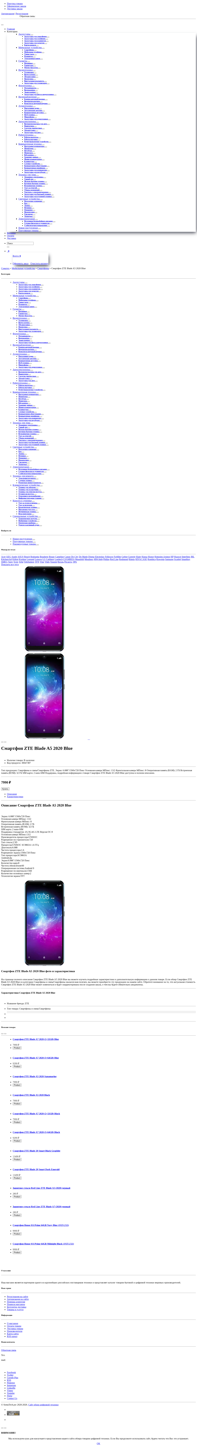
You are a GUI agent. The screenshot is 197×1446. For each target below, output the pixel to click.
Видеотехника (25, 70)
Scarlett (177, 559)
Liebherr (50, 559)
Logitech (59, 559)
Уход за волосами (25, 505)
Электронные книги (32, 59)
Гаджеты (23, 61)
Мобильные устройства (30, 47)
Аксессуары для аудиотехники (36, 119)
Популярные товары (28, 230)
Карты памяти (30, 45)
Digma (91, 556)
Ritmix (132, 559)
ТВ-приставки (30, 77)
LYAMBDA (69, 559)
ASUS (20, 556)
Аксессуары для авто (32, 132)
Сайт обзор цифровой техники (43, 1404)
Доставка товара (15, 1328)
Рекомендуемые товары (24, 544)
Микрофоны (29, 117)
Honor (151, 556)
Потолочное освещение (33, 201)
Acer (3, 556)
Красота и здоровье (22, 500)
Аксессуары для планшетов (35, 41)
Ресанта (68, 562)
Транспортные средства (27, 519)
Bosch (27, 556)
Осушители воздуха (26, 494)
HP (172, 556)
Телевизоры (29, 72)
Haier (138, 556)
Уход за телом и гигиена (28, 503)
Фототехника (25, 85)
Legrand (30, 559)
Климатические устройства (26, 485)
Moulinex (89, 559)
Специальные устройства (25, 516)
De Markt (83, 556)
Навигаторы (29, 126)
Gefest (124, 556)
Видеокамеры (29, 90)
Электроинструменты (27, 478)
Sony (10, 562)
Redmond (123, 559)
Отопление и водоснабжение (29, 496)
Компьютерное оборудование (35, 166)
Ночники (28, 208)
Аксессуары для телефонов (35, 39)
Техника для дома (27, 174)
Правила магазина (16, 1304)
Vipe (42, 562)
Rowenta (160, 559)
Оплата (10, 235)
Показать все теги (10, 564)
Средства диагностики (33, 128)
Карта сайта (13, 1334)
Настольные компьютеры (34, 146)
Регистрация (22, 13)
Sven (16, 562)
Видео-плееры (30, 75)
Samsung (169, 559)
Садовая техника (25, 481)
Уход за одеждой (30, 188)
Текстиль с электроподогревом (36, 192)
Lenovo (38, 559)
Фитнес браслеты (31, 68)
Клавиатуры (29, 161)
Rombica (152, 559)
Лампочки (28, 216)
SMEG (4, 562)
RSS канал (12, 1336)
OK (98, 1443)
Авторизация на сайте (18, 1299)
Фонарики (28, 210)
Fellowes (109, 556)
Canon (67, 556)
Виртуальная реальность (34, 81)
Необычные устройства (27, 521)
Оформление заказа (16, 6)
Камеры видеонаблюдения (34, 99)
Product (17, 1048)
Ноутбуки (28, 151)
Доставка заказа (14, 8)
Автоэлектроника (27, 121)
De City (74, 556)
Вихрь (61, 562)
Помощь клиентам (16, 1302)
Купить (5, 789)
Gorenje (131, 556)
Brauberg (44, 556)
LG (44, 559)
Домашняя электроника (34, 177)
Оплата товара (14, 1326)
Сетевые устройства (32, 164)
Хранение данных (31, 157)
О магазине (12, 1323)
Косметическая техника (27, 507)
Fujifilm (117, 556)
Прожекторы (29, 212)
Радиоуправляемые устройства (36, 142)
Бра (26, 203)
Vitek (47, 562)
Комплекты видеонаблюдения (36, 104)
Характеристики (15, 796)
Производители (14, 1331)
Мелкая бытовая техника (34, 181)
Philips (106, 559)
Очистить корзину (39, 263)
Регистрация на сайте (17, 1296)
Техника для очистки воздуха (30, 492)
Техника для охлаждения (28, 490)
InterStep (186, 556)
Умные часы (29, 54)
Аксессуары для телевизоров (35, 83)
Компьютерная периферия (35, 168)
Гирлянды (28, 214)
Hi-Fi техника (29, 115)
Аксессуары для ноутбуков (35, 172)
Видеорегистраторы (32, 101)
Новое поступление (28, 228)
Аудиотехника (25, 106)
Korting (22, 559)
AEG (8, 556)
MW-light (98, 559)
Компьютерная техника (30, 144)
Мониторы (28, 153)
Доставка (11, 238)
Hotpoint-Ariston (162, 556)
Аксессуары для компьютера (35, 170)
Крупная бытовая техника (35, 184)
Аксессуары (24, 34)
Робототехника (26, 135)
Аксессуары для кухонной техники (38, 196)
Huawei (177, 556)
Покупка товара (15, 3)
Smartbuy (185, 559)
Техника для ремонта (23, 476)
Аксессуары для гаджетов (34, 43)
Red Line (114, 559)
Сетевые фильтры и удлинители (37, 223)
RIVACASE (141, 559)
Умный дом (29, 179)
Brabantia (34, 556)
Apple (14, 556)
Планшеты (28, 56)
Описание (12, 794)
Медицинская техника (27, 512)
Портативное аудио (32, 108)
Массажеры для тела (26, 509)
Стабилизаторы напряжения (36, 225)
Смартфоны (29, 50)
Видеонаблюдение (27, 97)
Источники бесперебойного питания (38, 221)
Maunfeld (79, 559)
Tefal (21, 562)
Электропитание (26, 219)
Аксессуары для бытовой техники (37, 194)
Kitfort (15, 559)
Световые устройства (29, 199)
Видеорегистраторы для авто (35, 124)
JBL (192, 556)
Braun (52, 556)
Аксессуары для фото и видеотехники (39, 94)
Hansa (144, 556)
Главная (11, 29)
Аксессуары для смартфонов (35, 36)
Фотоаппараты (30, 88)
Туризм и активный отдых (29, 525)
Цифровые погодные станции (30, 498)
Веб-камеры (29, 155)
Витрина (11, 233)
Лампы (27, 206)
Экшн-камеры (30, 92)
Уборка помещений (32, 190)
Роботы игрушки (31, 139)
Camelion (59, 556)
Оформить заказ (20, 263)
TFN (37, 562)
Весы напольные (25, 514)
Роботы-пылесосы (31, 137)
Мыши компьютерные (33, 159)
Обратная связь (8, 1350)
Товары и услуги (15, 1309)
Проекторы (29, 79)
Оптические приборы (27, 523)
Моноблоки (29, 148)
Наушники (28, 63)
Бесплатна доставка (16, 1307)
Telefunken (29, 562)
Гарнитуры (29, 65)
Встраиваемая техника (33, 186)
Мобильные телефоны (33, 52)
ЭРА (75, 562)
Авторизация (7, 13)
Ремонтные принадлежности (29, 483)
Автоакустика (30, 130)
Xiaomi (53, 562)
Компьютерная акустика (34, 113)
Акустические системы (33, 110)
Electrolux (99, 556)
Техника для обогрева (27, 487)
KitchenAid (6, 559)
